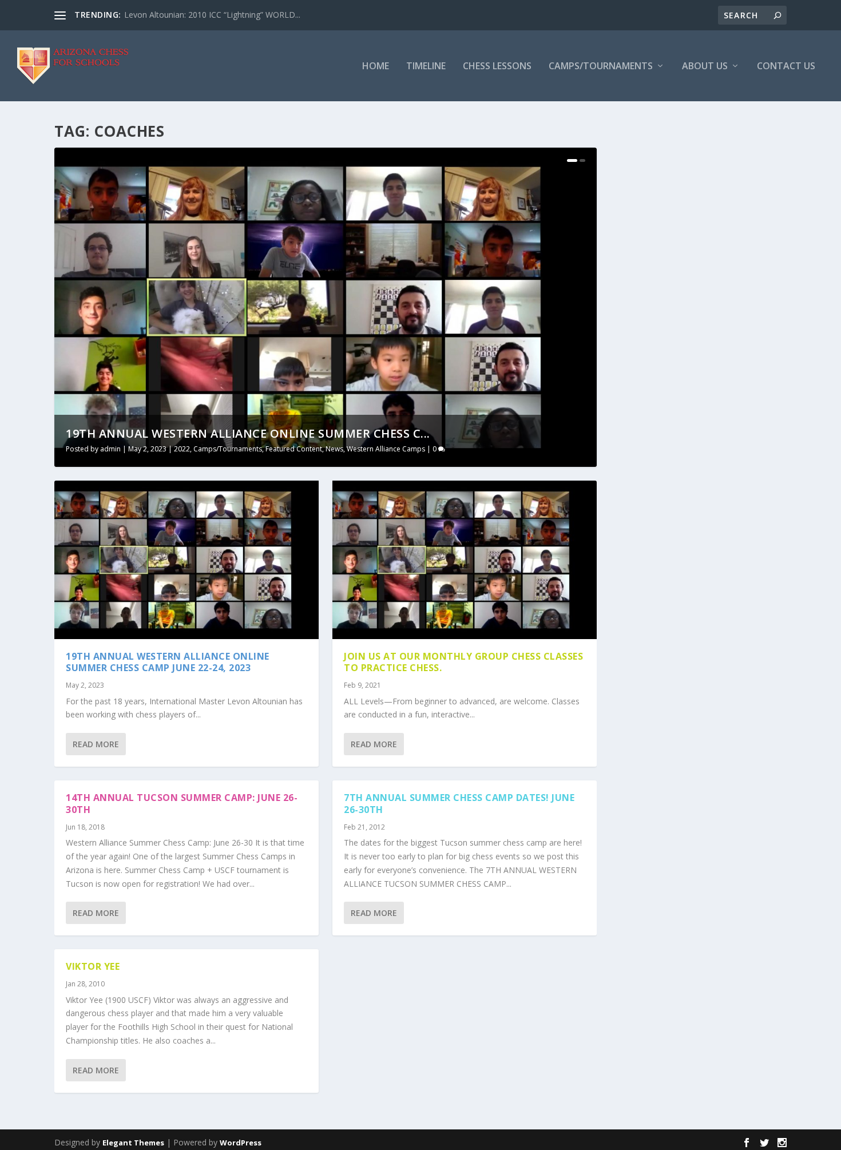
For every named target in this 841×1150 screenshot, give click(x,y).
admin (110, 449)
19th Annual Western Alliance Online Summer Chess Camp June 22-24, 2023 (167, 662)
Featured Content (293, 449)
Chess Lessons (497, 66)
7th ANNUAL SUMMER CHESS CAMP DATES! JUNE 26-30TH (459, 803)
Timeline (426, 66)
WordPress (240, 1142)
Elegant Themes (133, 1142)
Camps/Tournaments (601, 66)
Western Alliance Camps (386, 449)
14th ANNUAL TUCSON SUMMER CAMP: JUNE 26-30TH (181, 803)
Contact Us (786, 66)
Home (375, 66)
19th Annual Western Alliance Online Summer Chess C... (248, 433)
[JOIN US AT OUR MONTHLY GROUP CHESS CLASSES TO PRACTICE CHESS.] (464, 560)
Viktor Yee (93, 966)
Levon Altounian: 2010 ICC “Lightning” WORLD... (212, 14)
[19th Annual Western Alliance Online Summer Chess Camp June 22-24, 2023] (186, 560)
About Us (705, 66)
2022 (182, 449)
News (334, 449)
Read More (96, 744)
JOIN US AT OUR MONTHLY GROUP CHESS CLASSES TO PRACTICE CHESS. (463, 662)
